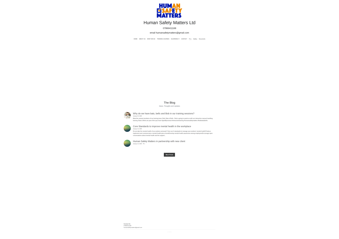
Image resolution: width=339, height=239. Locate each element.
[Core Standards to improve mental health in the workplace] (127, 128)
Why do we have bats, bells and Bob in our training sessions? (163, 113)
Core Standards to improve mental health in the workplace (162, 126)
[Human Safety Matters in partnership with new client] (127, 143)
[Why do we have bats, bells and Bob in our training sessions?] (127, 115)
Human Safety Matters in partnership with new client (159, 141)
